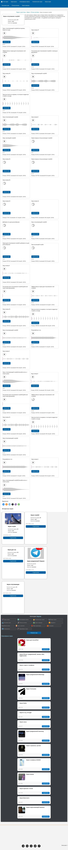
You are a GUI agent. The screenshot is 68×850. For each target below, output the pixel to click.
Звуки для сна (12, 549)
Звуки (28, 12)
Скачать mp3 (6, 41)
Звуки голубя (12, 526)
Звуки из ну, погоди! (26, 712)
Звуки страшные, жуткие (33, 745)
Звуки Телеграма (31, 689)
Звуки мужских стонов (26, 788)
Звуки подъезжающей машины (35, 807)
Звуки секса (23, 722)
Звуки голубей (35, 515)
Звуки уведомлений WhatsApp (35, 674)
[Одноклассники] (6, 504)
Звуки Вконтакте (24, 798)
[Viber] (16, 504)
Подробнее (13, 537)
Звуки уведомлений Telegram (35, 561)
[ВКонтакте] (3, 504)
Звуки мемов (30, 774)
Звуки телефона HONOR (33, 760)
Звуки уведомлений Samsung (35, 731)
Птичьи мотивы (35, 12)
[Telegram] (9, 504)
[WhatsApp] (19, 504)
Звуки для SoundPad (32, 640)
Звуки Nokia (23, 703)
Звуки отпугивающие (13, 584)
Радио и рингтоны (21, 12)
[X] (13, 504)
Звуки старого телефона (27, 665)
